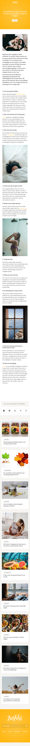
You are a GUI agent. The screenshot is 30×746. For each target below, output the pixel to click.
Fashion (6, 501)
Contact (10, 731)
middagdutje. (10, 135)
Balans (15, 20)
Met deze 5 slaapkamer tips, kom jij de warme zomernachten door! (14, 545)
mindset (6, 603)
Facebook (25, 731)
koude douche (23, 208)
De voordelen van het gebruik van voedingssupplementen (14, 474)
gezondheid (7, 470)
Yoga (4, 117)
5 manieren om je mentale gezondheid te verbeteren (11, 700)
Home (3, 731)
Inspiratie (5, 6)
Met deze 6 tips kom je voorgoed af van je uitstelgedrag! (14, 669)
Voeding (6, 439)
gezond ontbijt (21, 94)
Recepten (15, 6)
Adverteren (17, 731)
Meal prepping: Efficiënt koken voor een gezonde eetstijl (14, 443)
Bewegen (25, 6)
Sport (4, 366)
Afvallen (8, 572)
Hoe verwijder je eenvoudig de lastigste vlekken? (13, 505)
